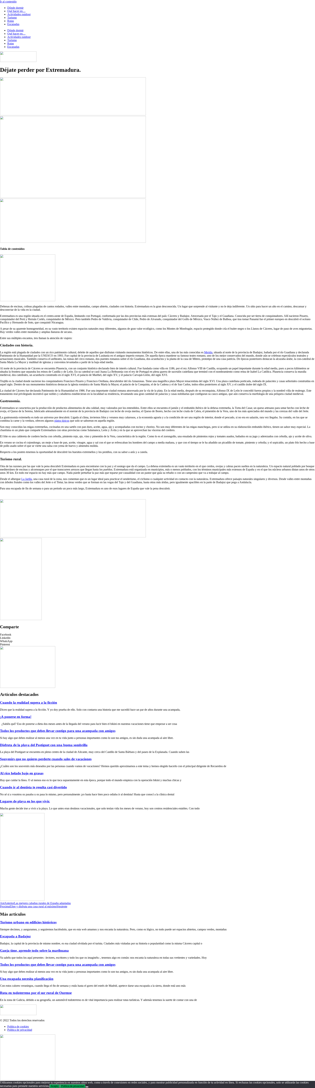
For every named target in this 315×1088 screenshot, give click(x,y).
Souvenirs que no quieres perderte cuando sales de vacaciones (46, 759)
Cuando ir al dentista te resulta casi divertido (33, 787)
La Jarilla (26, 478)
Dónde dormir (15, 7)
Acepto (54, 1086)
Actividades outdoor (19, 14)
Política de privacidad (72, 1086)
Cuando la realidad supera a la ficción (28, 702)
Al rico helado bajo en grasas (21, 773)
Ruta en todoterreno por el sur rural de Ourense (36, 993)
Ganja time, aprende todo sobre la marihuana (34, 950)
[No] (86, 1086)
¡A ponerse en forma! (15, 717)
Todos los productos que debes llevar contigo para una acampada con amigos (57, 731)
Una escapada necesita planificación (26, 979)
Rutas (10, 20)
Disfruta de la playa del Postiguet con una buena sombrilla (44, 745)
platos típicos (61, 420)
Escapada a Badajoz (15, 936)
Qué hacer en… (16, 11)
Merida (208, 352)
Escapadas (13, 24)
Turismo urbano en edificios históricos (28, 922)
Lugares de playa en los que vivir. (25, 801)
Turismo (12, 17)
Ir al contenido (8, 1)
